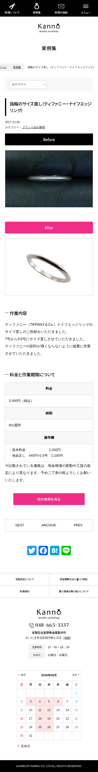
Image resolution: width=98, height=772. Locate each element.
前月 (23, 675)
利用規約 (24, 591)
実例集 (37, 12)
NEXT (19, 525)
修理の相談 (61, 12)
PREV (78, 525)
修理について (12, 12)
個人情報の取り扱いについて (73, 591)
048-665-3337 (52, 624)
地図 (67, 637)
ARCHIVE (49, 525)
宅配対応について (24, 579)
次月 (74, 675)
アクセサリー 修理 (49, 28)
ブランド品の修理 (33, 127)
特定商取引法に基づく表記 (74, 579)
